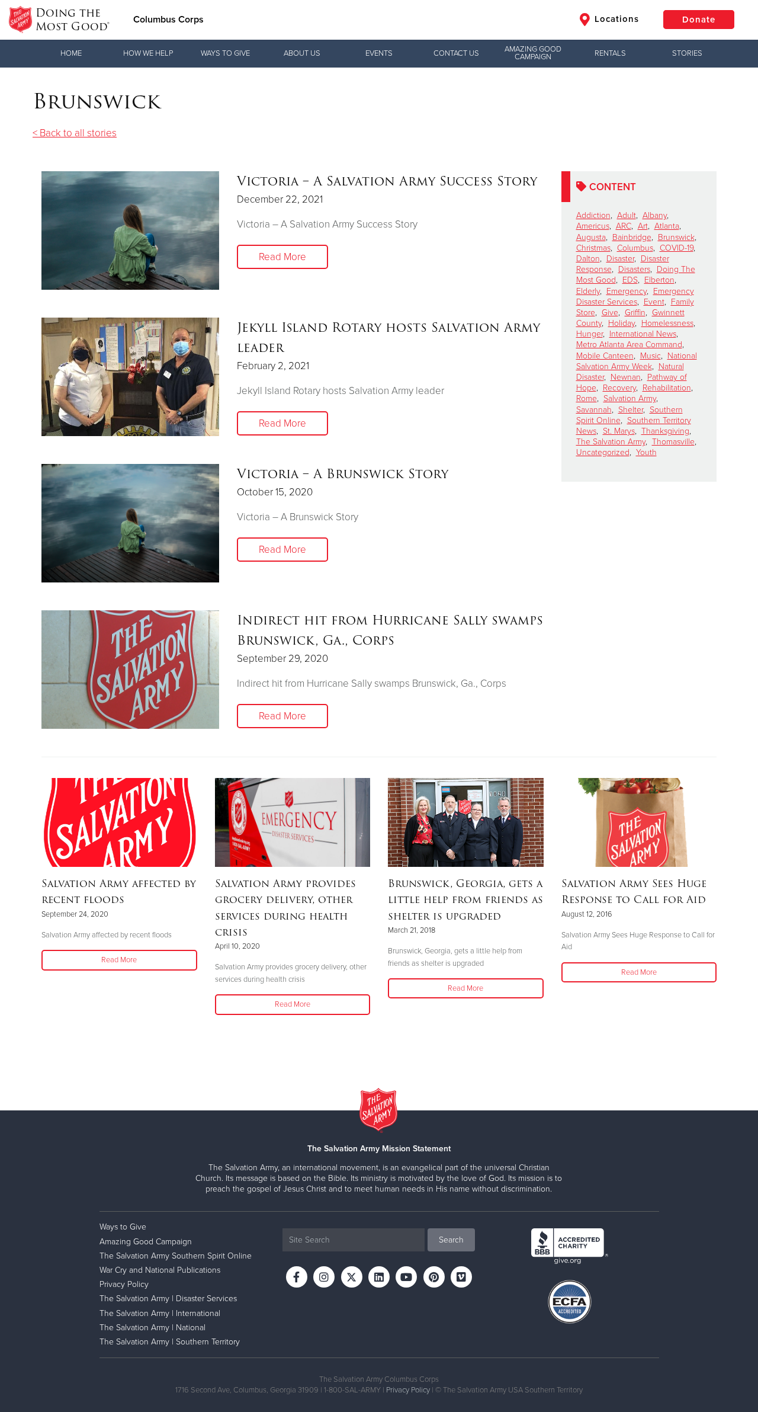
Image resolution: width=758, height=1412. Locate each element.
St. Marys (619, 431)
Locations (615, 19)
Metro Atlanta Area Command (629, 345)
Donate (698, 19)
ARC (623, 226)
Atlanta (666, 226)
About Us (302, 53)
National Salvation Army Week (636, 361)
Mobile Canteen (605, 356)
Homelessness (667, 323)
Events (379, 53)
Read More (282, 257)
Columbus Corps (168, 19)
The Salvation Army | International (159, 1313)
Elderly (588, 291)
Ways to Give (225, 53)
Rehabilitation (667, 388)
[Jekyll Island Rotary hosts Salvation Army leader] (130, 377)
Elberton (659, 280)
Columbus (635, 248)
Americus (592, 226)
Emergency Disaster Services (635, 296)
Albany (655, 215)
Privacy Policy (124, 1284)
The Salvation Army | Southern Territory (169, 1342)
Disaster (620, 259)
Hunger (589, 334)
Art (643, 226)
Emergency (626, 291)
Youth (646, 452)
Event (654, 302)
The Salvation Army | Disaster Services (168, 1298)
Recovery (619, 388)
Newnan (626, 377)
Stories (687, 53)
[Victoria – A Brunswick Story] (130, 523)
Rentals (610, 53)
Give (610, 313)
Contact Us (456, 53)
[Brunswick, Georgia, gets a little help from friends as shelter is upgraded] (466, 822)
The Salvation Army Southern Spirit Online (175, 1256)
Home (71, 53)
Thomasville (673, 442)
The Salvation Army (610, 442)
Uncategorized (602, 452)
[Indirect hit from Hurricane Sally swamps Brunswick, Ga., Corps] (130, 669)
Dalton (588, 259)
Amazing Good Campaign (533, 53)
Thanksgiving (665, 431)
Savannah (594, 410)
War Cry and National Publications (159, 1270)
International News (642, 334)
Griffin (635, 313)
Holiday (621, 323)
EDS (630, 280)
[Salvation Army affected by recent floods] (119, 822)
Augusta (591, 237)
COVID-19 (676, 248)
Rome (586, 398)
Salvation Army (629, 398)
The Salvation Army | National (152, 1328)
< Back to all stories (75, 133)
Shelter (630, 410)
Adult (626, 215)
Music (650, 356)
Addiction (593, 215)
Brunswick (676, 237)
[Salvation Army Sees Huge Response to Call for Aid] (639, 822)
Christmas (593, 248)
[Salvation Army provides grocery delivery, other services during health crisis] (293, 822)
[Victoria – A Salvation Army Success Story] (130, 230)
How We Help (148, 53)
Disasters (634, 269)
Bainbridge (631, 237)
